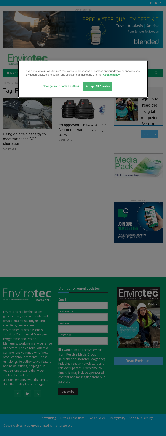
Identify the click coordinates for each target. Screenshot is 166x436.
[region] (83, 79)
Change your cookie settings (61, 86)
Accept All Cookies (97, 86)
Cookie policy (111, 74)
